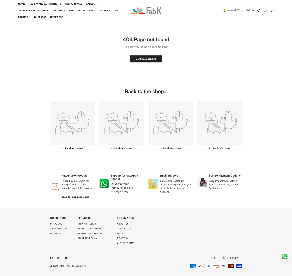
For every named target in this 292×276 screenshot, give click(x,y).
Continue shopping (146, 58)
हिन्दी (248, 10)
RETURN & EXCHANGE (90, 233)
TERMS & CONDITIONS (90, 228)
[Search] (258, 10)
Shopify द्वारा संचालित (76, 266)
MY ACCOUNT (58, 223)
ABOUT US (123, 223)
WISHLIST (55, 233)
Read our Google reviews (75, 196)
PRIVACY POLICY (87, 223)
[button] (272, 10)
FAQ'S (120, 233)
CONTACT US (124, 228)
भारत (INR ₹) (233, 10)
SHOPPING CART (59, 228)
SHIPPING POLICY (87, 238)
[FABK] (146, 10)
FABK (62, 266)
